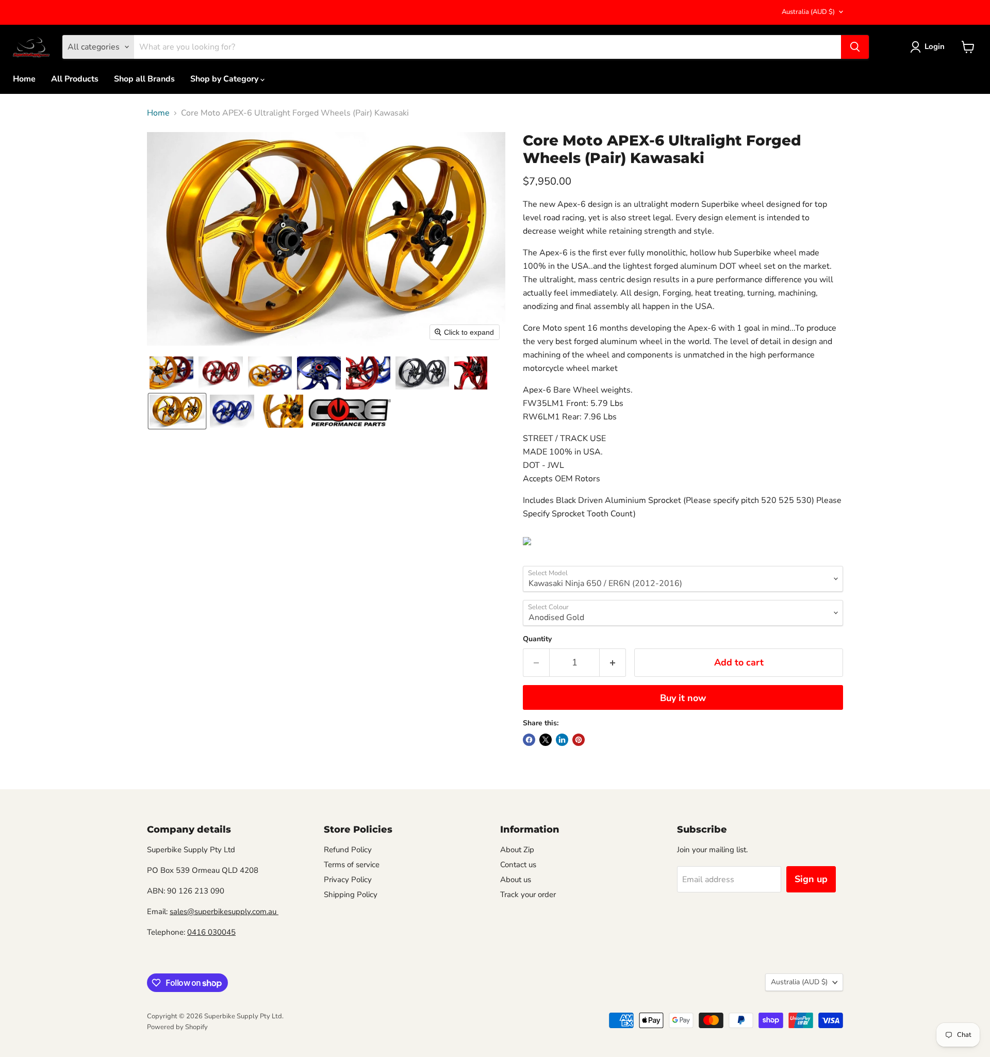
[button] (171, 373)
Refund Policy (348, 849)
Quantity (537, 639)
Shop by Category (225, 79)
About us (515, 879)
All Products (74, 79)
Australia (808, 12)
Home (24, 79)
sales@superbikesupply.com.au (224, 911)
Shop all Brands (144, 79)
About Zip (517, 849)
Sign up (811, 879)
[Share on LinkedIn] (562, 740)
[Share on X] (545, 740)
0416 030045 (211, 932)
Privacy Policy (348, 879)
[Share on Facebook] (529, 740)
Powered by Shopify (177, 1027)
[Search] (855, 47)
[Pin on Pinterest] (578, 740)
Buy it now (683, 698)
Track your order (528, 894)
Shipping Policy (350, 894)
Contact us (518, 864)
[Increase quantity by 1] (613, 662)
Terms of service (352, 864)
